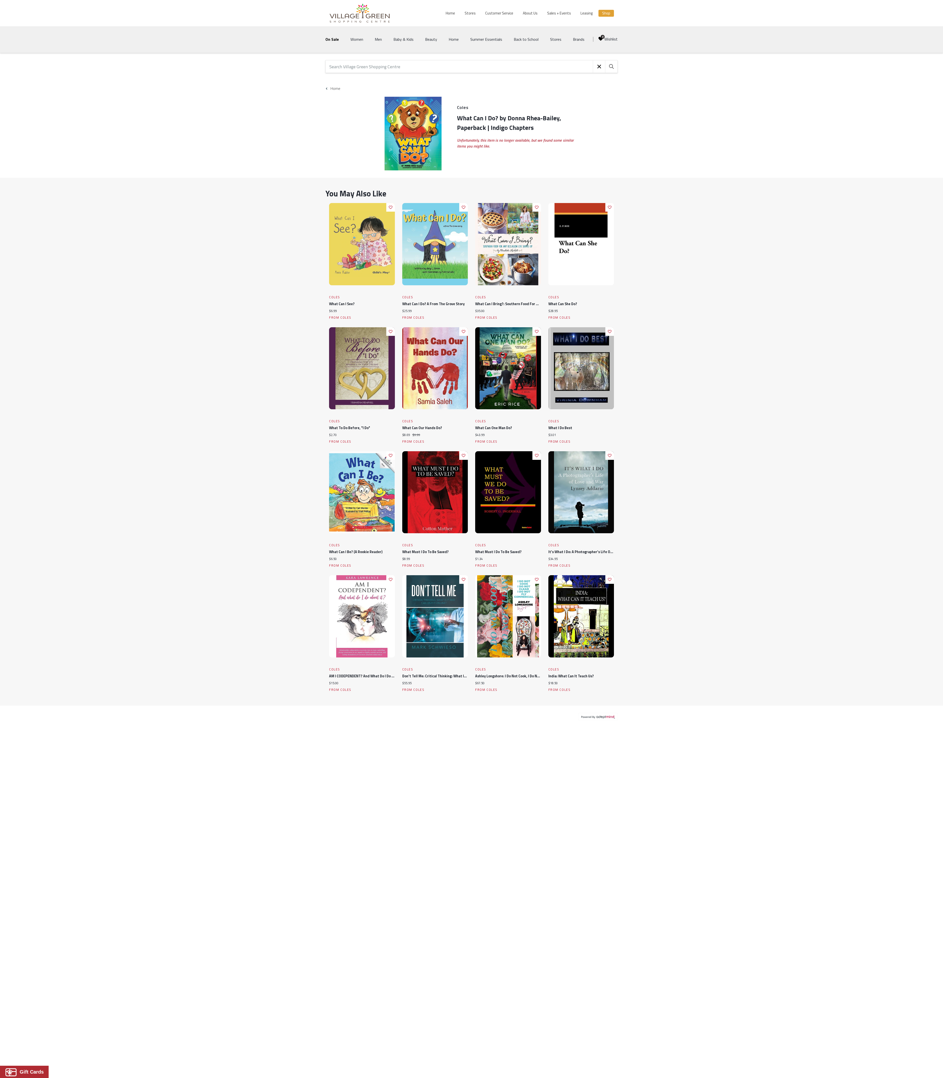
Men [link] (378, 39)
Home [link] (454, 39)
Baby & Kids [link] (403, 39)
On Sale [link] (332, 39)
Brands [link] (578, 39)
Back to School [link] (526, 39)
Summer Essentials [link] (486, 39)
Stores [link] (555, 39)
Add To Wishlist (390, 207)
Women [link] (356, 39)
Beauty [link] (431, 39)
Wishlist (611, 39)
